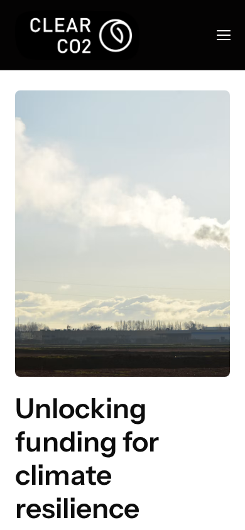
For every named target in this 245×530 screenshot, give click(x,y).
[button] (223, 35)
